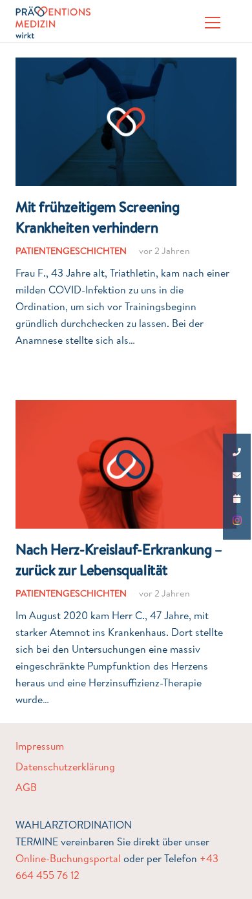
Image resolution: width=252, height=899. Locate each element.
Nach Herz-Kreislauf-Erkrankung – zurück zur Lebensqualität (119, 559)
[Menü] (212, 22)
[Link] (53, 22)
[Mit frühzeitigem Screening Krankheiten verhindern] (126, 66)
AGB (26, 787)
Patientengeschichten (71, 250)
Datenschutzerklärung (65, 766)
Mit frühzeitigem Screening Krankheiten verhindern (97, 216)
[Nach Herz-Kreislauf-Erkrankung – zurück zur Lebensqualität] (126, 408)
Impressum (40, 746)
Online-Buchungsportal (68, 858)
